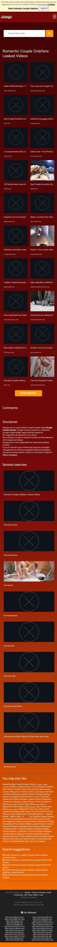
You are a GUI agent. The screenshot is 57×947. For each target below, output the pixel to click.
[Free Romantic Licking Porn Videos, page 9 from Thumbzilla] (42, 310)
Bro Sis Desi (9, 819)
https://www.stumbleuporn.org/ (42, 940)
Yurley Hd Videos (43, 801)
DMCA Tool (38, 895)
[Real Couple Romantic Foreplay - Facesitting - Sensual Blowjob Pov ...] (16, 114)
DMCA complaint (10, 455)
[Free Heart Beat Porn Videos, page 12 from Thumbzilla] (16, 310)
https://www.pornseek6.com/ (42, 925)
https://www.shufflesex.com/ (15, 929)
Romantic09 (9, 646)
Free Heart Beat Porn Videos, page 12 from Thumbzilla (27, 315)
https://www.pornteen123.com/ (42, 927)
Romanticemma (10, 555)
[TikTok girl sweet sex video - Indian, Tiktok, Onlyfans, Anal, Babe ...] (16, 180)
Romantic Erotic (10, 525)
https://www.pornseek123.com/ (42, 923)
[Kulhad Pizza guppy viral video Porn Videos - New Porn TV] (42, 114)
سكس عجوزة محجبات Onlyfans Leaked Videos (25, 785)
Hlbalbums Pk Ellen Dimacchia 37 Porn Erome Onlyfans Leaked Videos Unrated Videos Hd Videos (28, 824)
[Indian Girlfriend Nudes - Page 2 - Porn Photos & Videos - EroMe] (16, 82)
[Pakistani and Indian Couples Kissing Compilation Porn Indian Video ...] (16, 245)
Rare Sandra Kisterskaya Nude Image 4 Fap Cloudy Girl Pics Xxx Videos (28, 811)
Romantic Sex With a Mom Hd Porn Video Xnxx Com (26, 736)
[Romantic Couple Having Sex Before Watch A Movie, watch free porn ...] (16, 376)
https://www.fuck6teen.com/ (42, 921)
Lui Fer (37, 796)
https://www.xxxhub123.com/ (15, 934)
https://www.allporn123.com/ (42, 929)
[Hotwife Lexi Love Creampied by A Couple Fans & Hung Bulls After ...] (16, 212)
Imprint (28, 892)
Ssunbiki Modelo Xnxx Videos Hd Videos (27, 841)
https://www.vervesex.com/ (14, 930)
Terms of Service (38, 892)
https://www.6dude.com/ (14, 923)
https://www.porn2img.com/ (42, 934)
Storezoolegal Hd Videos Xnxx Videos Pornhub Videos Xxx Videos (28, 788)
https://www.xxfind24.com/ (15, 938)
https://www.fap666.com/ (14, 925)
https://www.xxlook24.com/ (15, 940)
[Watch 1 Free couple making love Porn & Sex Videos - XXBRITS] (42, 245)
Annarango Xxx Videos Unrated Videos (19, 821)
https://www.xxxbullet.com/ (14, 932)
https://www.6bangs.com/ (14, 921)
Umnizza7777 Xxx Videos (21, 836)
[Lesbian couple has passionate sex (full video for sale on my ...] (16, 278)
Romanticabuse (10, 615)
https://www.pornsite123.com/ (14, 927)
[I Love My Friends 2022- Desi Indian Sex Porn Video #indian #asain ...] (16, 147)
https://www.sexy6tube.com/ (42, 919)
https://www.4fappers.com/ (14, 917)
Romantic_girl (9, 676)
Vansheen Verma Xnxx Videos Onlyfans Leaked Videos (26, 797)
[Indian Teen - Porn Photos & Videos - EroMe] (42, 147)
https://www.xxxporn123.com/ (15, 936)
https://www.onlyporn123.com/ (42, 930)
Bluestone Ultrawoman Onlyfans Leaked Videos (27, 800)
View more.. (28, 393)
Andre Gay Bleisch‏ (18, 814)
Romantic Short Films (13, 706)
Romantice (8, 585)
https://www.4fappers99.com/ (15, 919)
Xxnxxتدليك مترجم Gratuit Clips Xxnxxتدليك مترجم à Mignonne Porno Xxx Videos (27, 807)
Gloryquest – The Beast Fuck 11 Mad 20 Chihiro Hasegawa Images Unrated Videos (27, 829)
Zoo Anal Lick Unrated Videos (23, 839)
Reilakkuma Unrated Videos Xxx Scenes (32, 819)
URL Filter (28, 895)
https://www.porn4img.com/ (42, 938)
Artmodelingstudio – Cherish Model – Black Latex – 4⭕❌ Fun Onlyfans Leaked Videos (28, 815)
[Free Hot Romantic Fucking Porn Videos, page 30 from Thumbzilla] (42, 376)
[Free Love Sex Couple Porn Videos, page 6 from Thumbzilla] (42, 82)
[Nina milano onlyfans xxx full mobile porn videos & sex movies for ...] (16, 343)
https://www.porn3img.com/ (42, 936)
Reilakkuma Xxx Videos (30, 826)
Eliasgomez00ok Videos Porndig (27, 794)
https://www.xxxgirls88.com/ (42, 917)
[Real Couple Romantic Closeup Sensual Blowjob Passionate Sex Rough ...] (42, 180)
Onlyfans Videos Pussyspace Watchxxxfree (26, 795)
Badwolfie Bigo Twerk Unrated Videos (19, 784)
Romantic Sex (10, 766)
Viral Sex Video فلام (29, 791)
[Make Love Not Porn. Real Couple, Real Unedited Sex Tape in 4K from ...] (42, 212)
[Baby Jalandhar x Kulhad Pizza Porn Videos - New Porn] (42, 278)
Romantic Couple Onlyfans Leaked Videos (22, 494)
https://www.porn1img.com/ (42, 932)
